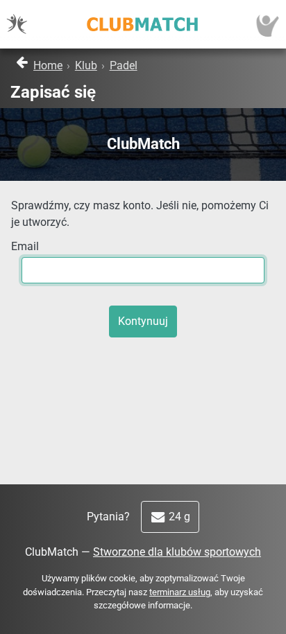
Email (25, 246)
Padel (123, 65)
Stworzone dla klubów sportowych (177, 551)
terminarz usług (179, 592)
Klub (86, 65)
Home (47, 65)
